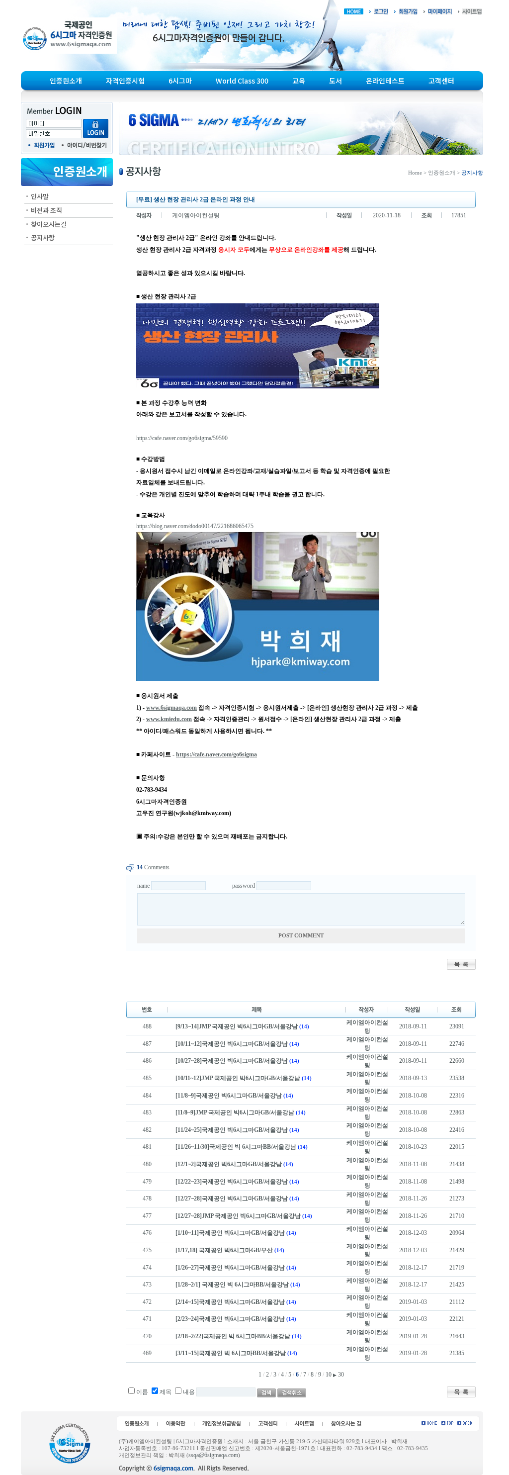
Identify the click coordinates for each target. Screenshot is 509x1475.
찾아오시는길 (49, 224)
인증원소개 (66, 81)
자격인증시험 (125, 81)
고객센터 (441, 81)
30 (341, 1374)
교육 (298, 81)
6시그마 (180, 81)
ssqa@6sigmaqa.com (213, 1455)
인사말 (40, 196)
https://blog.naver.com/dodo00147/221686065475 (195, 526)
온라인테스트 (385, 81)
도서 (335, 81)
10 (329, 1374)
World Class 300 (242, 81)
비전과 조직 (46, 210)
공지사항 (43, 237)
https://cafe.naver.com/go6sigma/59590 (182, 438)
